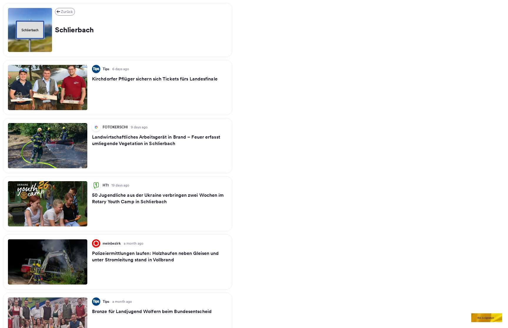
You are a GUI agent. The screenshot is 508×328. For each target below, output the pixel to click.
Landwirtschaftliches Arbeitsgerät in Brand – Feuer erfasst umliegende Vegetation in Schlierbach (156, 140)
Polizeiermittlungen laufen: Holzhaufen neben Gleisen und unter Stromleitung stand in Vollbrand (155, 256)
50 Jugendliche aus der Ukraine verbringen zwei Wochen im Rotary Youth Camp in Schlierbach (158, 198)
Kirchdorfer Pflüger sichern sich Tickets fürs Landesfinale (155, 79)
